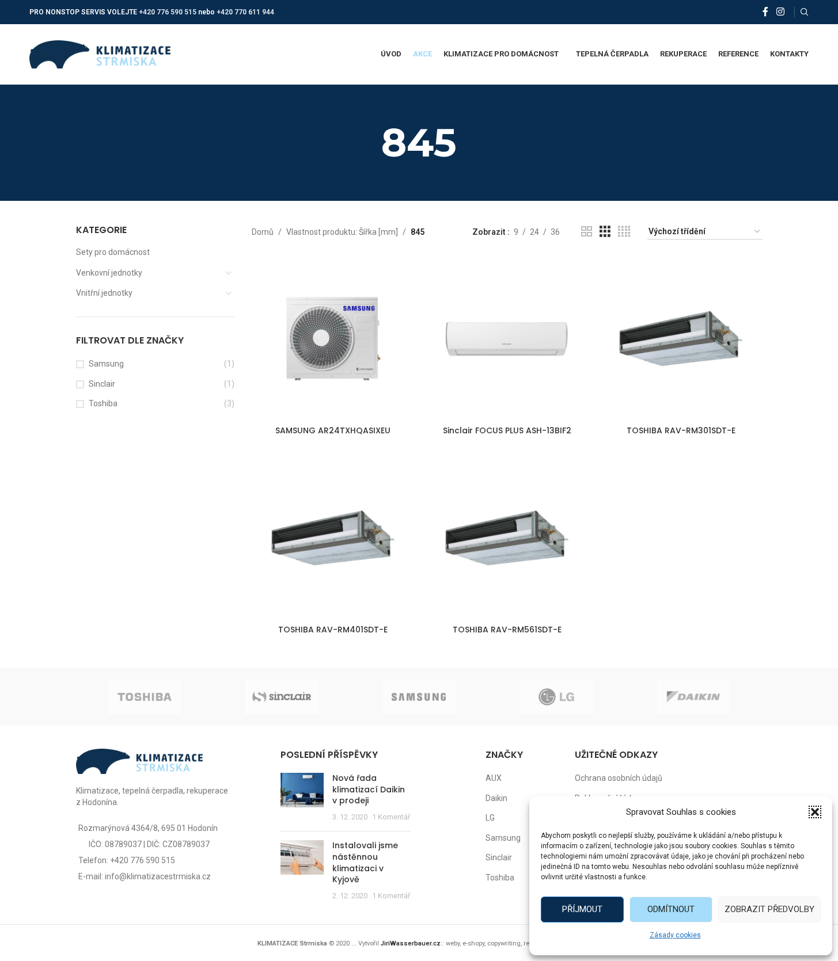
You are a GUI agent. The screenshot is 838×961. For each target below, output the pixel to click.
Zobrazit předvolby (769, 909)
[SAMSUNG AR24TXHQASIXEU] (333, 338)
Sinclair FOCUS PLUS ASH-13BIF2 (507, 430)
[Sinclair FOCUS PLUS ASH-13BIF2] (507, 338)
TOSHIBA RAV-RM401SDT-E (333, 629)
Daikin (496, 798)
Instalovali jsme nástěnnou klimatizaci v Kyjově (365, 862)
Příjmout (582, 909)
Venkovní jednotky (109, 272)
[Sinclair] (281, 697)
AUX (494, 778)
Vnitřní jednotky (104, 293)
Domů (263, 232)
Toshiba (103, 403)
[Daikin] (693, 697)
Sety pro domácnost (113, 252)
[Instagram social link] (780, 12)
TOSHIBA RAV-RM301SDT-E (681, 430)
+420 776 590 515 (167, 12)
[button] (815, 812)
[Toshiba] (144, 697)
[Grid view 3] (605, 231)
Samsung (106, 363)
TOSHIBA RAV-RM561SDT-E (507, 629)
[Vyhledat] (804, 12)
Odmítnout (671, 909)
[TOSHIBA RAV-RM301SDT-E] (681, 338)
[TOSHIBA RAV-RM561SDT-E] (507, 538)
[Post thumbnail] (302, 797)
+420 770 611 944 (245, 12)
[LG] (556, 697)
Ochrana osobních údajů (618, 778)
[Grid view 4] (624, 231)
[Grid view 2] (586, 231)
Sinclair (102, 383)
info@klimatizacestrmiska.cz (158, 876)
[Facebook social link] (765, 12)
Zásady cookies (675, 935)
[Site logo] (99, 53)
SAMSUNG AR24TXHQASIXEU (332, 430)
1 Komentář (391, 817)
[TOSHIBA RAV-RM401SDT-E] (333, 538)
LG (490, 817)
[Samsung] (418, 697)
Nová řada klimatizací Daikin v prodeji (368, 789)
